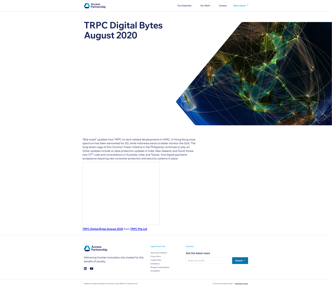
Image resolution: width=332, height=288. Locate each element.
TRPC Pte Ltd (138, 229)
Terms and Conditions (158, 253)
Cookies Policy (155, 260)
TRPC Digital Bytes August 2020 (102, 229)
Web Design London (241, 283)
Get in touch (239, 6)
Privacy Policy (155, 256)
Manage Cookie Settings (159, 267)
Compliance (155, 264)
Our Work (205, 5)
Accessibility (155, 271)
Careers (223, 5)
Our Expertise (184, 5)
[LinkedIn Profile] (85, 268)
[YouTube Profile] (91, 268)
